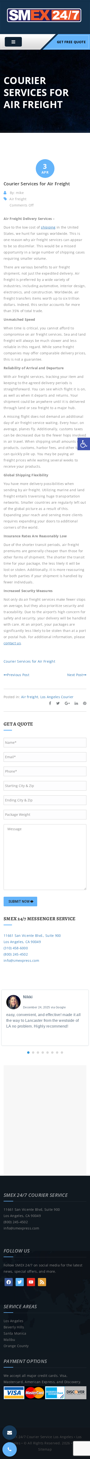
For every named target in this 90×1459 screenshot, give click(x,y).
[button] (28, 1052)
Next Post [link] (75, 674)
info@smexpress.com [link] (21, 960)
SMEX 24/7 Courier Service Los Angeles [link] (40, 1437)
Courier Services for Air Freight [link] (29, 661)
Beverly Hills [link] (14, 1327)
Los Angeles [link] (13, 1321)
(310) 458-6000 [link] (16, 948)
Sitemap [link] (45, 1449)
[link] (84, 444)
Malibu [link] (9, 1339)
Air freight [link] (17, 199)
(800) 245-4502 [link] (16, 954)
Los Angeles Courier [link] (56, 697)
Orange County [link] (16, 1346)
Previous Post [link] (18, 674)
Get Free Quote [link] (71, 42)
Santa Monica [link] (15, 1333)
